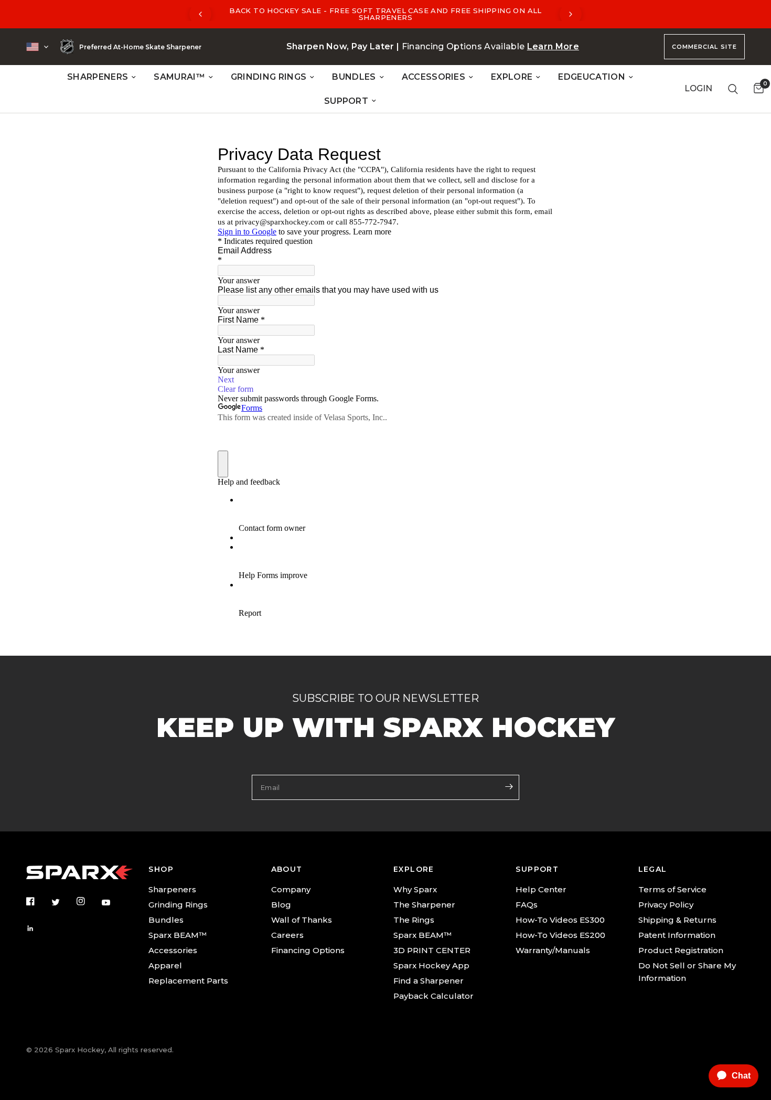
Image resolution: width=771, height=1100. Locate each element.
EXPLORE (511, 77)
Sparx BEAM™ (177, 935)
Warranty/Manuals (553, 950)
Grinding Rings (178, 905)
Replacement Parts (188, 981)
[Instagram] (88, 901)
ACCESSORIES (434, 77)
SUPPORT (346, 101)
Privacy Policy (665, 905)
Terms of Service (672, 889)
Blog (281, 905)
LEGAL (652, 869)
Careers (287, 935)
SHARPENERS (97, 77)
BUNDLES (354, 77)
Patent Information (676, 935)
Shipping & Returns (677, 920)
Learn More (553, 46)
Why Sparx (415, 889)
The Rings (413, 920)
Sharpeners (172, 889)
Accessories (172, 950)
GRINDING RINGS (268, 77)
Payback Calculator (433, 996)
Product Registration (680, 950)
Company (290, 889)
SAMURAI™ (179, 77)
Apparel (165, 965)
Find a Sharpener (428, 981)
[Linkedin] (37, 928)
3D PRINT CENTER (431, 950)
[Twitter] (62, 902)
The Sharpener (424, 905)
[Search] (733, 89)
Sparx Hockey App (431, 965)
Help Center (541, 889)
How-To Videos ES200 (560, 935)
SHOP (161, 869)
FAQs (527, 905)
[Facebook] (37, 901)
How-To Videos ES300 (560, 920)
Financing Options (308, 950)
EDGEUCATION (591, 77)
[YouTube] (113, 902)
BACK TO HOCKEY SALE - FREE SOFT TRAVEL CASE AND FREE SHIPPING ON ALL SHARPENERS (385, 14)
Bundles (166, 920)
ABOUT (287, 869)
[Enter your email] (508, 786)
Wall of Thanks (301, 920)
